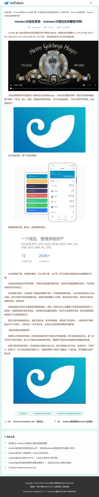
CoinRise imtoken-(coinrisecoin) (22, 468)
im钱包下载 (64, 12)
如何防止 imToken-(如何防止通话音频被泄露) (28, 443)
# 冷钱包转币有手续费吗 (42, 413)
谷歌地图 (57, 487)
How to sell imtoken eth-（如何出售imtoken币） (34, 422)
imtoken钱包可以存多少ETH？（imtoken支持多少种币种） (34, 458)
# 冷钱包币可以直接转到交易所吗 (68, 413)
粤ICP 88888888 (69, 492)
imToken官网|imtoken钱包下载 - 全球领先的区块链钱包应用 (35, 12)
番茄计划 (58, 492)
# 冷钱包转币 (23, 413)
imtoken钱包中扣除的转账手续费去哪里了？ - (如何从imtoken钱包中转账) (40, 463)
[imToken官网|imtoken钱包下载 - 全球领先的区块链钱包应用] (13, 2)
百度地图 (65, 487)
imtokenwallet (36, 27)
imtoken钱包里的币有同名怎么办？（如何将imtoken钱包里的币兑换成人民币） (42, 448)
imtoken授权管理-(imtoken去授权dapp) (80, 422)
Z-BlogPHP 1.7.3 (39, 492)
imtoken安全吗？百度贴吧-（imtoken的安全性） (29, 453)
